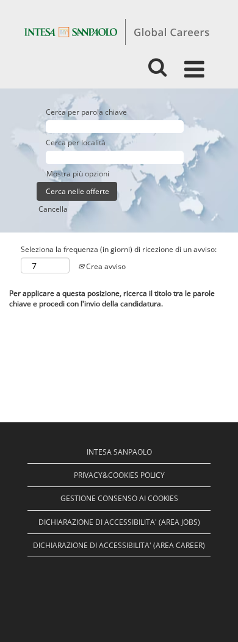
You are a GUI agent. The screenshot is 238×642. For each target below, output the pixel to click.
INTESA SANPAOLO (119, 452)
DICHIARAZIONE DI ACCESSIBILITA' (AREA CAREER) (119, 545)
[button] (196, 64)
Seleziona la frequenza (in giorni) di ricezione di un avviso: (119, 249)
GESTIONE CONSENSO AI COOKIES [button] (119, 498)
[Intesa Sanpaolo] (116, 31)
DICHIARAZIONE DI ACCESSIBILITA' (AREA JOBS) (119, 522)
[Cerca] (157, 63)
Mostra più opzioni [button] (77, 173)
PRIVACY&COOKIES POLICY (119, 475)
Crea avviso (105, 266)
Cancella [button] (53, 209)
